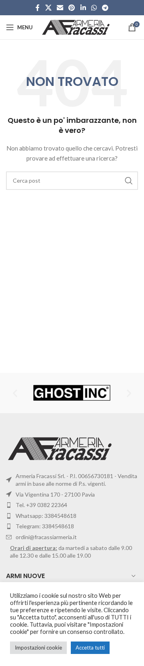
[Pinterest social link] (72, 8)
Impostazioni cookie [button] (38, 647)
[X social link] (48, 8)
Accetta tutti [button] (90, 647)
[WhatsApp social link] (93, 8)
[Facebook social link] (37, 8)
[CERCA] (129, 180)
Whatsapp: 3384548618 (46, 515)
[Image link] (61, 447)
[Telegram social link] (105, 8)
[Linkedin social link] (83, 8)
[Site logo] (76, 26)
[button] (15, 393)
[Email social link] (60, 8)
